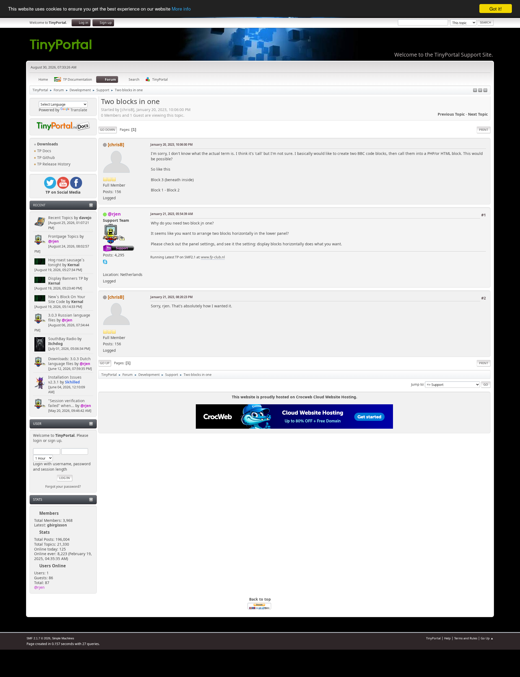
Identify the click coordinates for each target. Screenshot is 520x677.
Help (447, 638)
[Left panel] (475, 90)
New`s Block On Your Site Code (66, 299)
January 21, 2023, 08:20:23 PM (171, 297)
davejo (85, 217)
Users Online (52, 565)
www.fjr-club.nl (213, 257)
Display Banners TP (65, 278)
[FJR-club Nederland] (105, 268)
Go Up (104, 363)
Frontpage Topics (63, 236)
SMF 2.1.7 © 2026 (38, 638)
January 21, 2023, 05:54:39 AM (171, 214)
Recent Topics (60, 217)
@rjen (53, 241)
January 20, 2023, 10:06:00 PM (171, 144)
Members (49, 513)
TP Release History (53, 164)
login (37, 440)
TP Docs (43, 150)
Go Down (107, 130)
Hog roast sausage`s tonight (66, 262)
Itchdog (55, 343)
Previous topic (451, 114)
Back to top (260, 599)
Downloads (47, 144)
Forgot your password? (63, 486)
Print (483, 130)
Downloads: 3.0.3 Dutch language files (69, 361)
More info (181, 8)
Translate (78, 109)
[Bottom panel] (485, 90)
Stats (37, 499)
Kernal (73, 264)
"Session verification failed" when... (66, 403)
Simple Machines (63, 638)
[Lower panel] (480, 90)
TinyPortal (433, 638)
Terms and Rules (465, 638)
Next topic (478, 114)
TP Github (45, 157)
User (37, 423)
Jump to (417, 384)
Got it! (495, 8)
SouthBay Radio (62, 338)
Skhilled (72, 382)
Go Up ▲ (487, 638)
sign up (54, 440)
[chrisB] (116, 144)
